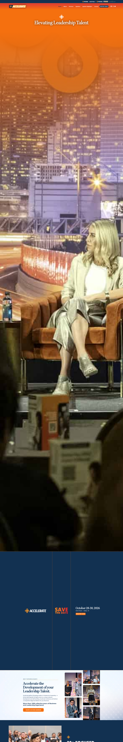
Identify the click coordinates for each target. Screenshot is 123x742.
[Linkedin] (111, 6)
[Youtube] (115, 6)
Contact (96, 6)
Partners (71, 6)
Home (59, 6)
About (65, 6)
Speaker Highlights (87, 6)
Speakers (78, 6)
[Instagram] (113, 6)
